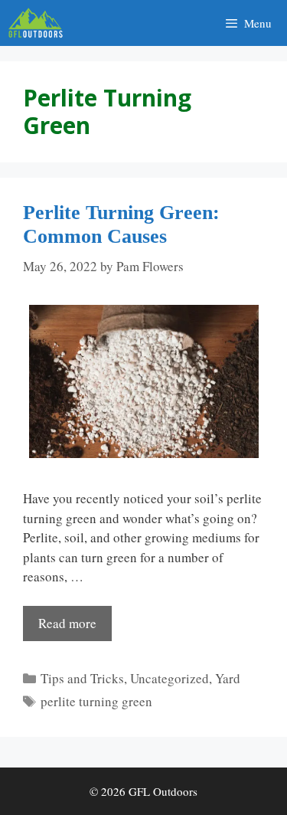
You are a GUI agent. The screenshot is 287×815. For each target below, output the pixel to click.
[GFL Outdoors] (39, 23)
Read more (67, 623)
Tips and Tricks (82, 678)
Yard (227, 678)
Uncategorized (169, 678)
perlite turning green (96, 701)
